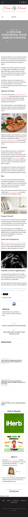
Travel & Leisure (6, 379)
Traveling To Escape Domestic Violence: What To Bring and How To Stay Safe (13, 382)
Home (3, 500)
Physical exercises (16, 158)
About (9, 500)
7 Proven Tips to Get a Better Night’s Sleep (13, 403)
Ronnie (18, 463)
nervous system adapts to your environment (15, 243)
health (5, 294)
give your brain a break (13, 192)
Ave (8, 40)
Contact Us (16, 500)
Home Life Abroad (13, 460)
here (24, 290)
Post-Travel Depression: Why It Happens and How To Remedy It (11, 361)
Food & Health (17, 40)
